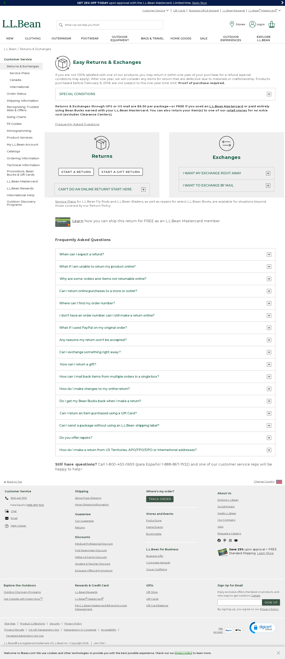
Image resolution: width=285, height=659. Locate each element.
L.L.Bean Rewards (234, 10)
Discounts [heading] (82, 537)
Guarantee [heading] (83, 514)
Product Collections (32, 623)
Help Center (18, 525)
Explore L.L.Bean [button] (264, 38)
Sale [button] (203, 38)
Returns (80, 527)
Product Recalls (14, 629)
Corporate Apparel (158, 562)
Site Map (10, 623)
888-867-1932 (35, 504)
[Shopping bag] (273, 24)
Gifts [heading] (149, 585)
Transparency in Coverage (80, 629)
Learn (78, 221)
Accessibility (108, 629)
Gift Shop (152, 592)
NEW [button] (10, 38)
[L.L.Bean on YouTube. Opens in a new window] (236, 540)
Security (54, 623)
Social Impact (226, 506)
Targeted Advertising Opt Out (25, 635)
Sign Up (271, 602)
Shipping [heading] (81, 491)
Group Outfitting (156, 569)
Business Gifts (154, 556)
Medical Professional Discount (94, 543)
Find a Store (154, 520)
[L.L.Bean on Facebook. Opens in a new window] (219, 540)
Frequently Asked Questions (77, 124)
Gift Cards (179, 10)
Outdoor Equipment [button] (120, 38)
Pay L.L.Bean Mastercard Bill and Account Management (101, 607)
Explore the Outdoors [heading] (20, 585)
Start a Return (76, 172)
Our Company (226, 519)
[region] (142, 3)
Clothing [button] (33, 38)
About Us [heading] (224, 493)
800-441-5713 (19, 497)
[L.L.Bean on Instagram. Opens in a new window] (230, 540)
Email (14, 518)
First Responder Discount (91, 550)
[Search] (61, 25)
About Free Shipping (88, 497)
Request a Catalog (229, 533)
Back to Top (14, 481)
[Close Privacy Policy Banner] (278, 653)
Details (255, 595)
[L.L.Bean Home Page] (22, 24)
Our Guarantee (84, 520)
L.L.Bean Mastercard (226, 106)
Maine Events (154, 527)
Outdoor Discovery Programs (22, 592)
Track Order (160, 499)
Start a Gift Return (120, 172)
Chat (14, 511)
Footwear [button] (89, 38)
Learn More (265, 553)
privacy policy (183, 652)
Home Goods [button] (180, 38)
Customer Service (153, 10)
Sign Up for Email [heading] (230, 585)
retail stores (237, 110)
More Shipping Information (92, 504)
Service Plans (65, 201)
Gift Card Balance (157, 605)
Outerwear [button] (61, 38)
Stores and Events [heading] (159, 514)
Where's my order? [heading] (160, 491)
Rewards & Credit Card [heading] (92, 585)
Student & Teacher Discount (92, 563)
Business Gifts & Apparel (204, 10)
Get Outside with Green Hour (23, 598)
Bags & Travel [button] (152, 38)
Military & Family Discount (91, 557)
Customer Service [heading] (18, 491)
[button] (263, 627)
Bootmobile (154, 533)
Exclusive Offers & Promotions (93, 570)
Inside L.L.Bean (227, 513)
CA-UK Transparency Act (43, 629)
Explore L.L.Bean (228, 499)
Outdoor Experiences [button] (230, 38)
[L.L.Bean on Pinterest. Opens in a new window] (224, 540)
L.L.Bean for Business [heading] (162, 549)
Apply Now (199, 3)
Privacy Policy (269, 609)
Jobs (220, 526)
